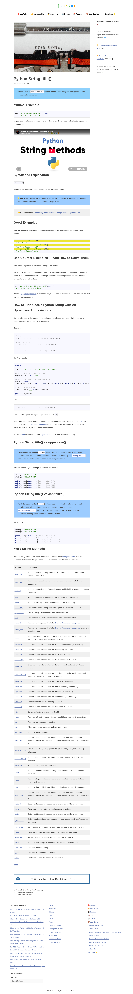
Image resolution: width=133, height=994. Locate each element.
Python (18, 890)
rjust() (17, 787)
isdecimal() (19, 660)
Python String (26, 890)
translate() (19, 848)
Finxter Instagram (55, 932)
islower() (18, 681)
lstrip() (18, 727)
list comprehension (39, 424)
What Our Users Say (96, 925)
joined (45, 434)
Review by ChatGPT (96, 945)
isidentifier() (20, 675)
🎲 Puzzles (77, 14)
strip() (17, 832)
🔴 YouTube (22, 14)
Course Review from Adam (98, 942)
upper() (17, 853)
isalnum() (18, 645)
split (81, 421)
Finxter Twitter (54, 935)
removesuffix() (20, 759)
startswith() (19, 827)
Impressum (52, 908)
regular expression (28, 294)
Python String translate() (24, 894)
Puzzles (51, 919)
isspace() (18, 697)
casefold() (19, 582)
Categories (13, 977)
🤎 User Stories (92, 14)
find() (17, 618)
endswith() (19, 608)
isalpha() (18, 650)
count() (17, 597)
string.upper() (78, 456)
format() (18, 623)
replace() (18, 765)
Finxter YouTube (54, 942)
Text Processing (37, 890)
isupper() (18, 707)
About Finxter (93, 929)
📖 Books (66, 14)
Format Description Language (67, 623)
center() (18, 591)
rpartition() (19, 795)
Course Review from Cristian (99, 939)
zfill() (17, 858)
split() (17, 814)
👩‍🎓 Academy (53, 14)
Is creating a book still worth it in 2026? (23, 915)
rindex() (18, 780)
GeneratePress (81, 991)
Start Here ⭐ (110, 14)
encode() (18, 603)
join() (17, 712)
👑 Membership (37, 14)
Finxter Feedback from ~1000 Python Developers (106, 932)
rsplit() (18, 804)
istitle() (18, 702)
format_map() (19, 630)
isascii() (18, 655)
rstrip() (18, 809)
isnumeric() (19, 687)
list (23, 434)
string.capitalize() (26, 510)
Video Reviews (94, 935)
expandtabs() (19, 613)
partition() (19, 740)
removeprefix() (20, 750)
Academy (52, 922)
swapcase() (19, 837)
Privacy (51, 912)
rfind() (17, 772)
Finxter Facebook (55, 939)
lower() (17, 722)
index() (17, 638)
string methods (68, 557)
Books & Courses (55, 925)
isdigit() (18, 666)
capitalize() (19, 574)
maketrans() (19, 732)
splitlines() (19, 821)
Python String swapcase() (24, 892)
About (51, 905)
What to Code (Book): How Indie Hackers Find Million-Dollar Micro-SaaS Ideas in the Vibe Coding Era (27, 922)
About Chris (93, 949)
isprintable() (20, 692)
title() (17, 843)
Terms (51, 915)
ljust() (17, 717)
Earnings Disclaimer (56, 929)
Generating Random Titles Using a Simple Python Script (57, 213)
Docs (16, 865)
